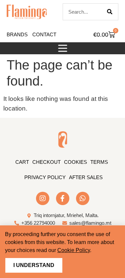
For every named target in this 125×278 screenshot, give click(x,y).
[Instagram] (42, 198)
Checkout (46, 162)
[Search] (109, 12)
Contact (44, 34)
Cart (22, 162)
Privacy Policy (45, 177)
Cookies (75, 162)
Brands (17, 34)
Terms (99, 162)
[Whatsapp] (82, 198)
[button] (63, 48)
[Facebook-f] (62, 198)
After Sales (86, 177)
